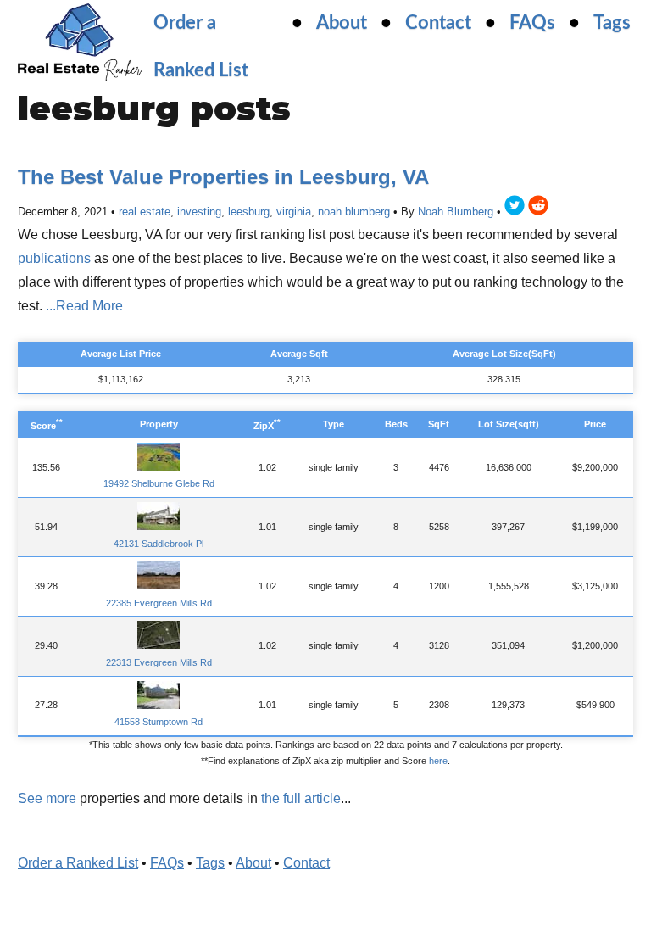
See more (47, 798)
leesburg (249, 211)
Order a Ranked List (78, 863)
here (438, 761)
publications (54, 258)
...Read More (84, 306)
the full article (301, 798)
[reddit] (538, 208)
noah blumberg (354, 211)
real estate (144, 211)
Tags (612, 23)
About (341, 23)
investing (199, 211)
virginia (293, 211)
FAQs (532, 23)
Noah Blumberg (455, 211)
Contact (438, 23)
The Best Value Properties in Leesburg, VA (223, 176)
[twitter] (514, 208)
